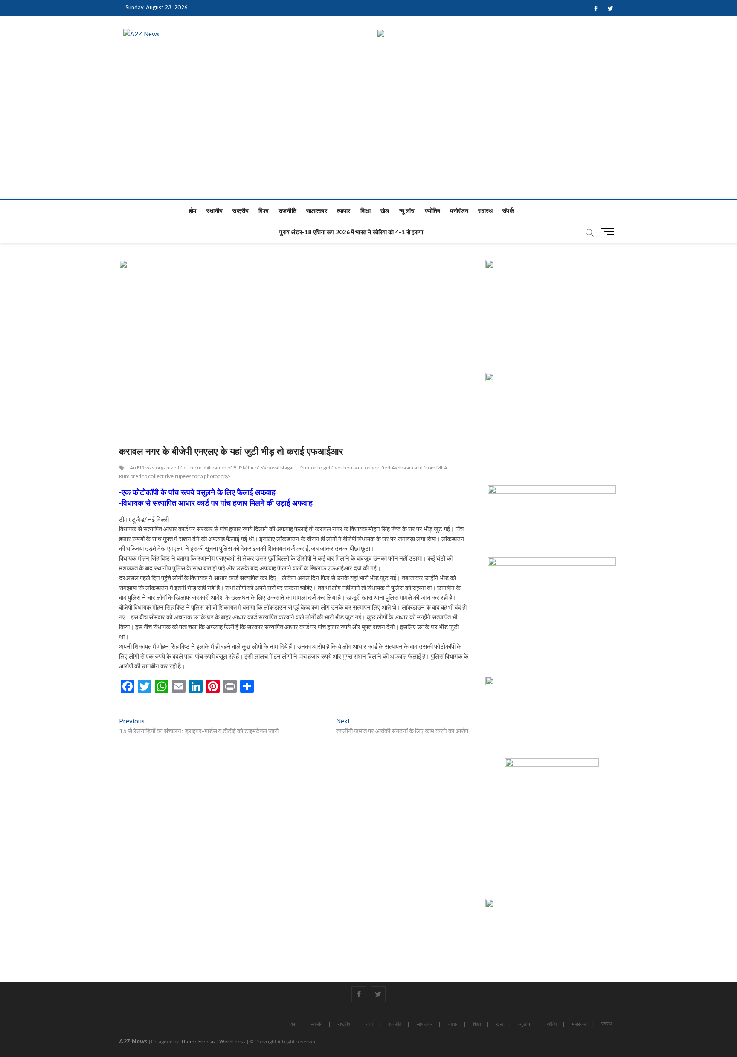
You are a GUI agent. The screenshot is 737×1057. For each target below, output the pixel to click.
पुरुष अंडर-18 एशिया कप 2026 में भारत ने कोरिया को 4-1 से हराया (351, 232)
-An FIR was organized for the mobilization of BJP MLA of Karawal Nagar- (212, 467)
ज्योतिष (433, 210)
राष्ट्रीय (240, 210)
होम (192, 210)
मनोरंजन (459, 210)
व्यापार (344, 210)
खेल (384, 210)
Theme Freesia (198, 1041)
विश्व (263, 210)
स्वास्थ (485, 210)
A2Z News (133, 1041)
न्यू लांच (407, 210)
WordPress (232, 1041)
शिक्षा (365, 210)
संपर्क (508, 210)
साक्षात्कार (316, 210)
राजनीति (287, 210)
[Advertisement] (368, 135)
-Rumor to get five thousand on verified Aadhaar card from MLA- (374, 467)
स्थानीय (214, 210)
